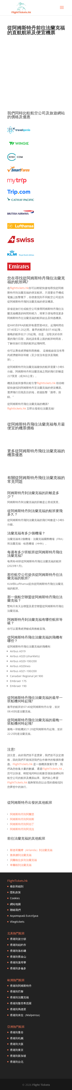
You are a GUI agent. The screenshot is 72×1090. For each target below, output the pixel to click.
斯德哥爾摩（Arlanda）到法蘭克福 (31, 850)
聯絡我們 (15, 910)
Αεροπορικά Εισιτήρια (24, 916)
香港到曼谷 (16, 1032)
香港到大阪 (16, 1044)
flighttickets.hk (19, 288)
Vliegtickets (17, 921)
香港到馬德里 (18, 1009)
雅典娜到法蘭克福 (20, 855)
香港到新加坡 (18, 1056)
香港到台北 (16, 1061)
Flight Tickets (41, 1085)
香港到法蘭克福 (19, 997)
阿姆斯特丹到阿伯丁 (22, 824)
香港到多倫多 (18, 968)
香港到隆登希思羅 (20, 1003)
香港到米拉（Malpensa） (25, 1015)
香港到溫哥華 (18, 962)
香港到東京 (16, 1050)
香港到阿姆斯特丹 (20, 985)
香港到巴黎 (16, 991)
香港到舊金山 (18, 956)
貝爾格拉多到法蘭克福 (23, 860)
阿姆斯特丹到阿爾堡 (22, 814)
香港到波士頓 (18, 939)
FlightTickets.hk (22, 764)
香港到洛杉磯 (18, 950)
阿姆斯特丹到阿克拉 (22, 829)
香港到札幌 (16, 1038)
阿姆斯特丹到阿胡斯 (22, 819)
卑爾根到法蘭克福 (20, 865)
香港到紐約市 (18, 945)
